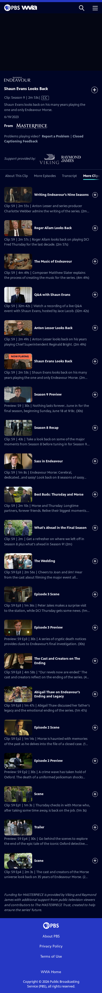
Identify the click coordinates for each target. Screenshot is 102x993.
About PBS (51, 936)
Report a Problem (55, 136)
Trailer (39, 827)
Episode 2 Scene (46, 727)
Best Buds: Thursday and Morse (58, 494)
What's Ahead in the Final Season (60, 528)
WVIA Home (51, 972)
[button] (81, 7)
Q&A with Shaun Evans (52, 295)
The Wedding (44, 561)
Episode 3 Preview (48, 627)
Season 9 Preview (48, 394)
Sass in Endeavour (48, 461)
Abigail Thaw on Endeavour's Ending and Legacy (57, 694)
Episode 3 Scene (46, 594)
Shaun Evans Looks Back (53, 361)
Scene (38, 794)
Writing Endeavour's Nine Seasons (61, 195)
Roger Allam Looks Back (53, 228)
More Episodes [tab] (45, 176)
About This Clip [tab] (16, 176)
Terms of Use (51, 956)
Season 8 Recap (46, 428)
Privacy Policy (51, 946)
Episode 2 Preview (48, 761)
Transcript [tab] (69, 176)
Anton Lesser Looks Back (53, 328)
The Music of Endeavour (53, 261)
